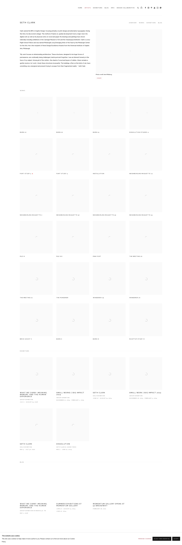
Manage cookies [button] (144, 538)
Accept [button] (176, 538)
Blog (107, 8)
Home (80, 8)
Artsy (157, 7)
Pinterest (151, 7)
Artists (88, 8)
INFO (112, 8)
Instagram (148, 7)
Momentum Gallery (26, 8)
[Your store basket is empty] (141, 7)
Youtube (154, 7)
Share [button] (99, 78)
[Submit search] (138, 7)
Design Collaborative (126, 8)
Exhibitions (97, 8)
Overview (133, 22)
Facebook (145, 7)
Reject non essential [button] (162, 538)
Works (141, 22)
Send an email (160, 7)
